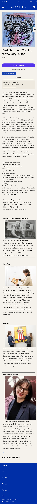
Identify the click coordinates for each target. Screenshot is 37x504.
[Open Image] (18, 29)
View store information (9, 87)
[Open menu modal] (3, 7)
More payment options (18, 69)
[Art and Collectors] (18, 7)
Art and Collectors (14, 499)
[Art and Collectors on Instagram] (3, 496)
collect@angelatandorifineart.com (14, 209)
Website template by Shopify (8, 501)
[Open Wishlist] (2, 501)
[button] (35, 29)
